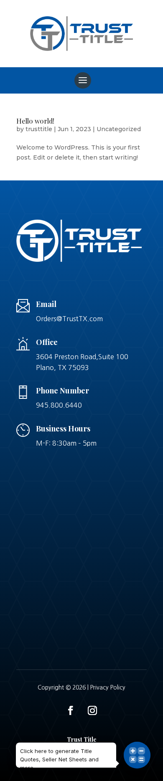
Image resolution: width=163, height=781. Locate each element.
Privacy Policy (107, 687)
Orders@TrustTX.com (69, 318)
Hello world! (35, 121)
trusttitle (38, 129)
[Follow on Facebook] (70, 710)
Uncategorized (119, 129)
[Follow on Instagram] (92, 710)
